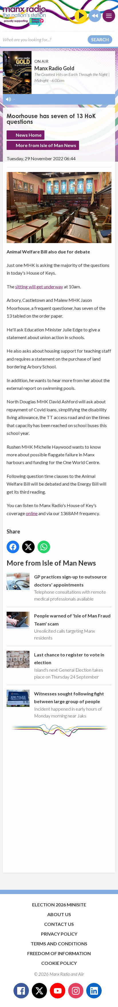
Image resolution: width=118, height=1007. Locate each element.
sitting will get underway (39, 286)
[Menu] (109, 15)
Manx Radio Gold (54, 68)
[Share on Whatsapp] (44, 547)
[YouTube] (57, 990)
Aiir (81, 974)
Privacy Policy (59, 933)
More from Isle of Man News (46, 145)
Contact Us (59, 924)
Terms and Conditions (59, 943)
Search (100, 39)
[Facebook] (21, 990)
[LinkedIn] (94, 990)
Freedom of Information (59, 953)
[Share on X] (28, 547)
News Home (29, 135)
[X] (39, 990)
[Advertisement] (59, 802)
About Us (59, 914)
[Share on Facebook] (13, 547)
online (32, 513)
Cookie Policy (59, 963)
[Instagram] (76, 990)
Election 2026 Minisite (59, 904)
